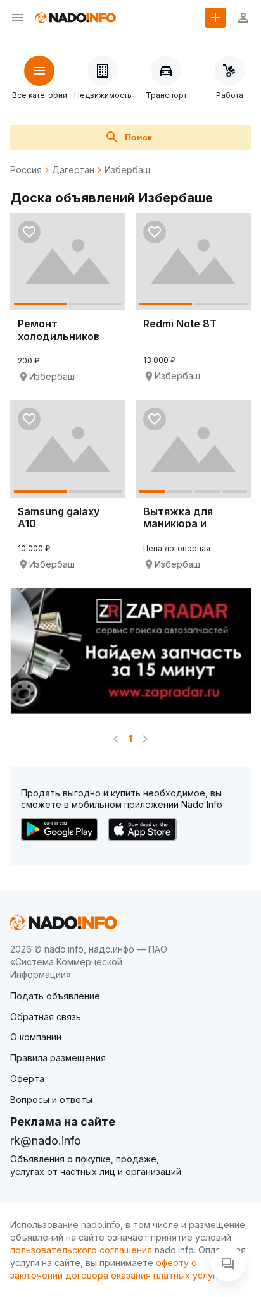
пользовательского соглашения (81, 1250)
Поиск (138, 137)
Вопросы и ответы (51, 1099)
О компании (35, 1037)
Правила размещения (58, 1057)
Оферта (27, 1078)
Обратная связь (45, 1016)
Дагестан (73, 170)
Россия (26, 170)
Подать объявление (55, 995)
